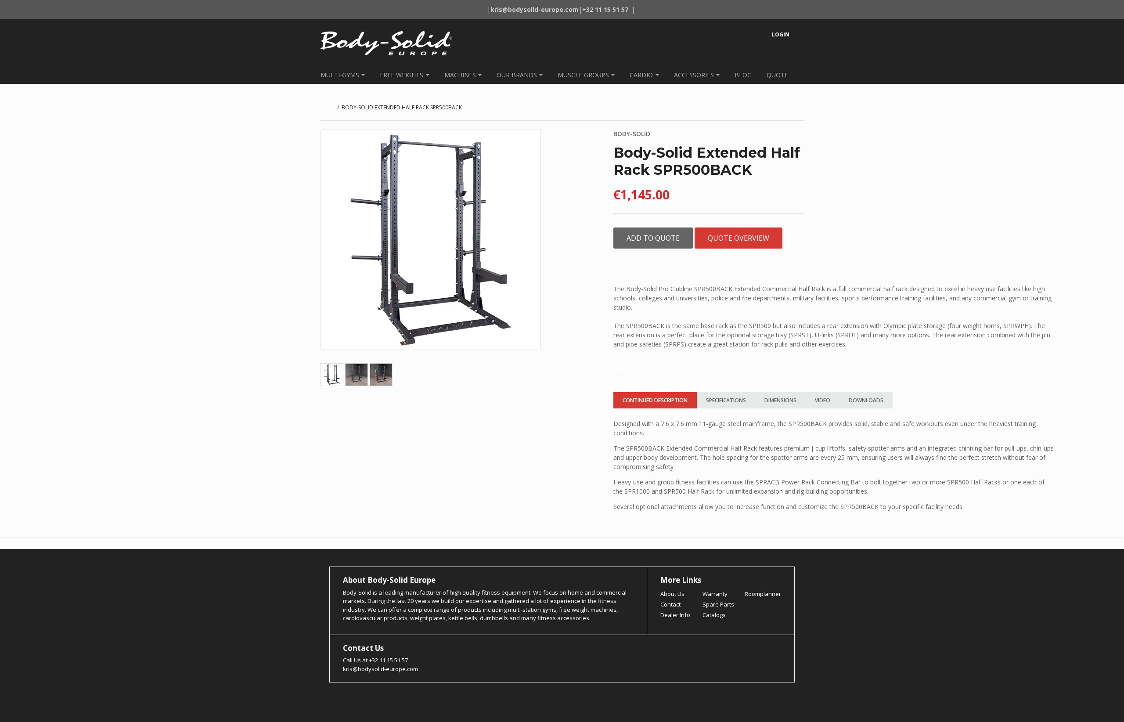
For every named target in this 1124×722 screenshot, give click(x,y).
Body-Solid (631, 134)
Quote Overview (738, 238)
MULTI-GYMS (340, 75)
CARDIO (641, 75)
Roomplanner (763, 594)
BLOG (743, 75)
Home (328, 107)
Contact (670, 604)
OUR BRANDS (517, 75)
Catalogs (714, 615)
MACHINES (460, 75)
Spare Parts (718, 604)
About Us (672, 594)
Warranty (715, 594)
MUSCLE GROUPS (583, 75)
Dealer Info (675, 615)
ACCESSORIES (694, 75)
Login (780, 34)
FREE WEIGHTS (401, 75)
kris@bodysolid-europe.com (380, 669)
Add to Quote (653, 238)
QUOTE (777, 75)
